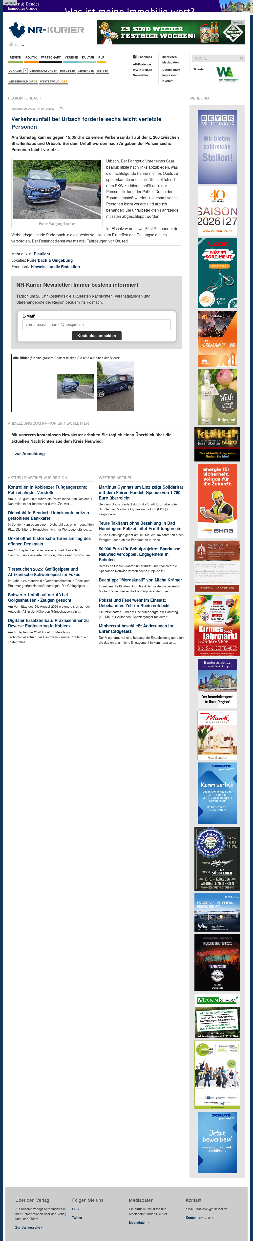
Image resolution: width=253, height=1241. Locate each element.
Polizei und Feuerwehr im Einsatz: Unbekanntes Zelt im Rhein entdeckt (134, 602)
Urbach (33, 97)
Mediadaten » (139, 1222)
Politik (31, 57)
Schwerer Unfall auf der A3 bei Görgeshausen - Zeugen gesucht (39, 597)
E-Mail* (28, 316)
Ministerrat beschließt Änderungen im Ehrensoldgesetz (136, 628)
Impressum (170, 75)
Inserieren (169, 57)
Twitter (77, 1217)
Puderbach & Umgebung (50, 260)
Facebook (145, 57)
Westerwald (23, 81)
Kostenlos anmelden (96, 336)
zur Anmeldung (30, 453)
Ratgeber (67, 70)
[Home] (11, 44)
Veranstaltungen (43, 70)
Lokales (16, 70)
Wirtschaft (50, 57)
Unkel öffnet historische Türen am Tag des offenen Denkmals (49, 541)
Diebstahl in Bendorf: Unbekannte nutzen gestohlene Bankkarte (48, 515)
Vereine (71, 57)
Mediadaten (170, 62)
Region (15, 57)
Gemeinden (86, 70)
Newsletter (140, 75)
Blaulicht (42, 254)
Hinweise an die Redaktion (55, 266)
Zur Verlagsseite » (29, 1227)
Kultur (88, 57)
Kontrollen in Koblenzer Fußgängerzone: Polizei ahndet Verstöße (47, 489)
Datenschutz (171, 69)
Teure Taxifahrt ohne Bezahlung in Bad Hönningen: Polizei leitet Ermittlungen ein (140, 525)
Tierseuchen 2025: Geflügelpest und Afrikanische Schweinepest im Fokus (44, 571)
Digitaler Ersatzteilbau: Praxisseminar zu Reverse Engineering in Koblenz (48, 623)
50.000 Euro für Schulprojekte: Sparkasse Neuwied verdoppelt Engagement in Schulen (139, 554)
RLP (101, 57)
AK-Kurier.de (142, 64)
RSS (75, 1208)
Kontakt (167, 80)
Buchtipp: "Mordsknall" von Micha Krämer (140, 580)
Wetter (102, 70)
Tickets (198, 69)
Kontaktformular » (199, 1217)
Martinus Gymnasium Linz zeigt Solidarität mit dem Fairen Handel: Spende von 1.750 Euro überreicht (141, 492)
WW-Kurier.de (142, 69)
